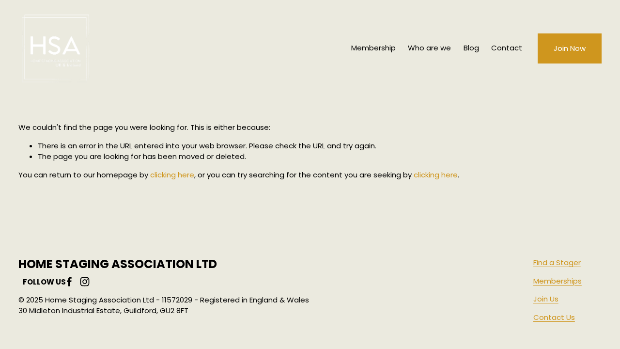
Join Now (570, 48)
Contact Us (554, 317)
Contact (506, 48)
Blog (471, 48)
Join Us (545, 299)
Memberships (557, 281)
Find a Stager (557, 262)
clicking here (172, 175)
